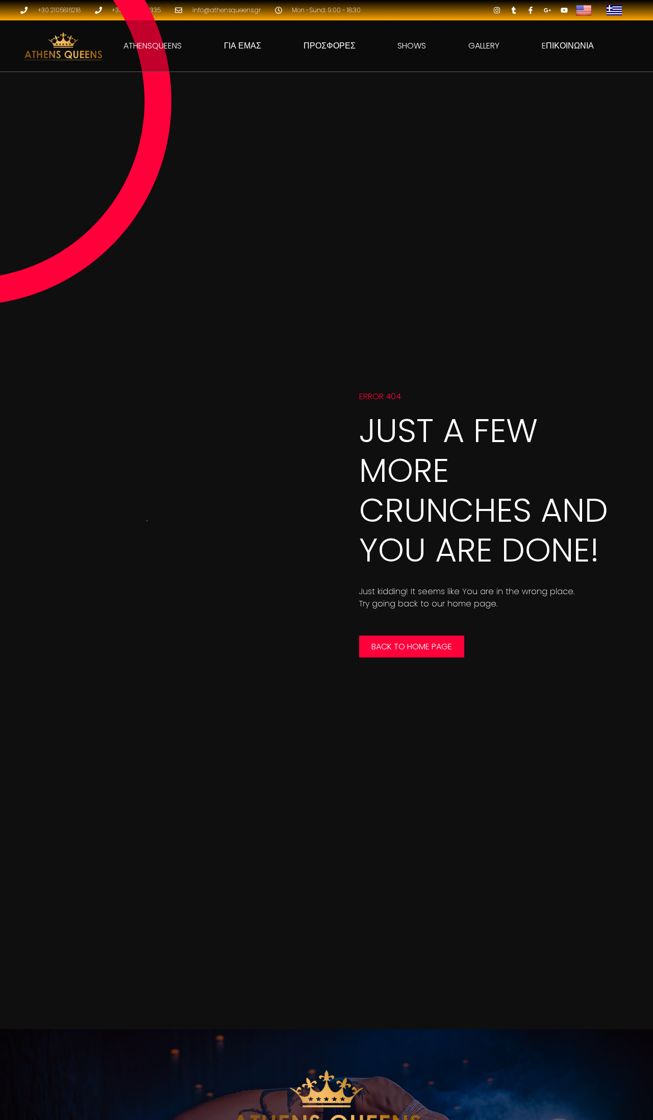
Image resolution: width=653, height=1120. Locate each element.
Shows (411, 46)
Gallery (483, 46)
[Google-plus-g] (547, 10)
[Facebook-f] (530, 10)
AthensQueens (152, 46)
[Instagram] (497, 10)
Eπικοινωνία (568, 46)
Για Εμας (242, 46)
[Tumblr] (514, 10)
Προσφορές (330, 46)
